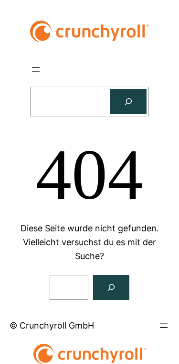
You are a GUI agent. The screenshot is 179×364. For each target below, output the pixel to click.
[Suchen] (128, 101)
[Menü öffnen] (36, 69)
